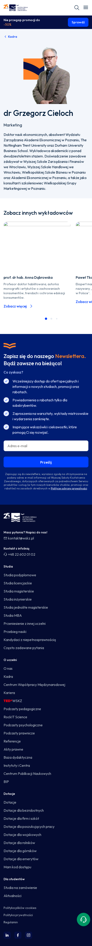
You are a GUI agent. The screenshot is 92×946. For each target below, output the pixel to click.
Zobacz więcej (15, 306)
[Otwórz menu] (85, 7)
